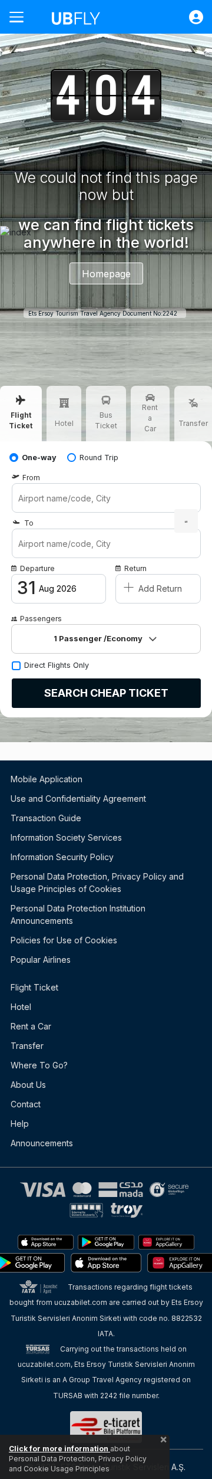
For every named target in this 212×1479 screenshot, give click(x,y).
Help (20, 1124)
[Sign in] (190, 17)
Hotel (21, 1007)
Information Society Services (66, 837)
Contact (26, 1104)
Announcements (42, 1143)
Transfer (27, 1046)
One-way (39, 457)
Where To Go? (39, 1065)
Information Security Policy (62, 857)
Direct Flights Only (56, 665)
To (29, 523)
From (31, 477)
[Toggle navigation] (21, 16)
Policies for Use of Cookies (64, 940)
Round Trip (99, 457)
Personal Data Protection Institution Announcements (78, 914)
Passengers (41, 618)
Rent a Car (31, 1026)
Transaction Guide (46, 818)
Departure (37, 568)
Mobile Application (46, 779)
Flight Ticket (34, 987)
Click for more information (59, 1448)
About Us (28, 1085)
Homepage (106, 274)
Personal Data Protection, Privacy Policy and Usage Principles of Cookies (97, 882)
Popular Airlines (41, 960)
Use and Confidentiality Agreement (78, 798)
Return (135, 568)
